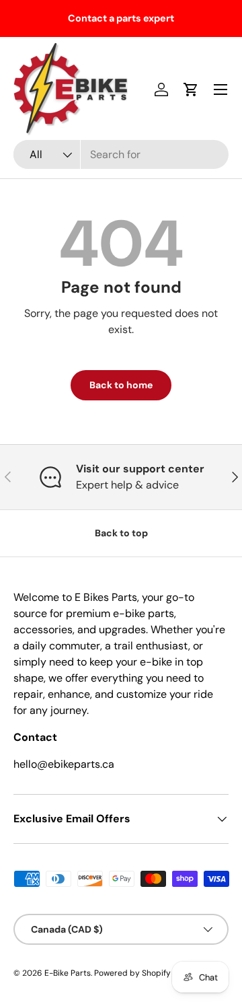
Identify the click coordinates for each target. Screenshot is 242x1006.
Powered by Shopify (132, 973)
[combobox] (121, 154)
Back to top (121, 533)
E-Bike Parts (67, 973)
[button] (191, 89)
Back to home (121, 385)
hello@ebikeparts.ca (63, 764)
